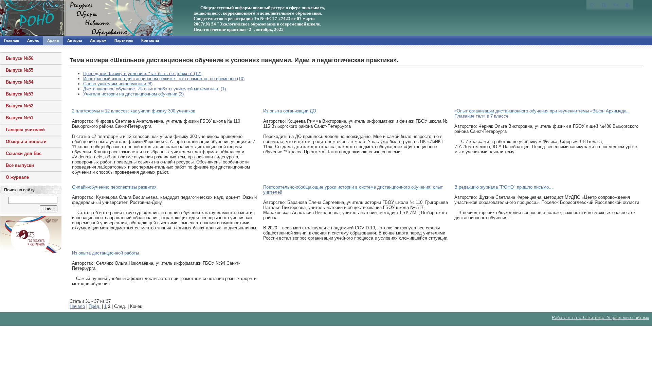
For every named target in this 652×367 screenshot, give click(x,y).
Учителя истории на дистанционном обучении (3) (133, 94)
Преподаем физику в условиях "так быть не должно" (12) (142, 73)
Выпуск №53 (19, 94)
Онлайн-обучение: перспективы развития (114, 187)
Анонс (33, 40)
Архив (53, 40)
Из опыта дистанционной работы (105, 253)
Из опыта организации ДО (289, 110)
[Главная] (73, 18)
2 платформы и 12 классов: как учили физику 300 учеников (133, 110)
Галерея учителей (25, 129)
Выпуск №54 (19, 82)
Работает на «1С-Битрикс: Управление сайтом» (600, 317)
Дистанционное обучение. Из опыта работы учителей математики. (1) (154, 88)
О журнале (17, 177)
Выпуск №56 (19, 58)
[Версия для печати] (627, 5)
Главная (11, 40)
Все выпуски (20, 165)
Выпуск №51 (19, 117)
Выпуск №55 (19, 70)
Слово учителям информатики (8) (117, 83)
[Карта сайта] (616, 4)
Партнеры (123, 40)
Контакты (150, 40)
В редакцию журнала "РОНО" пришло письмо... (503, 187)
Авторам (98, 40)
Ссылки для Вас (23, 153)
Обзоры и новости (26, 141)
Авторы (74, 40)
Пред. (95, 306)
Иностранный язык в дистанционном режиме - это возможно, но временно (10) (163, 78)
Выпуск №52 (19, 105)
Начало (77, 306)
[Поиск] (604, 5)
